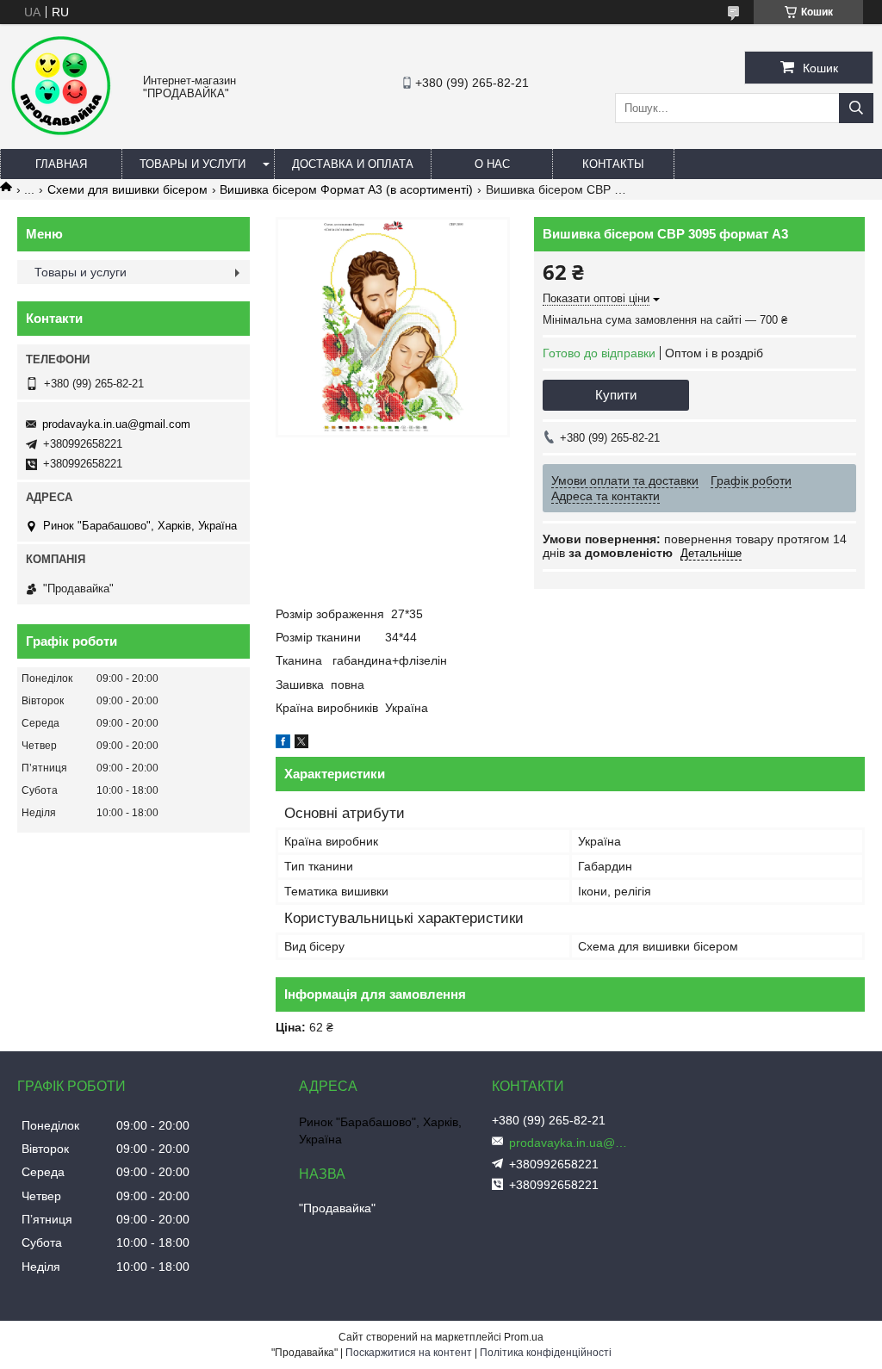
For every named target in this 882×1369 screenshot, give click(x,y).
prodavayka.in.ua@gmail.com (116, 424)
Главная (61, 164)
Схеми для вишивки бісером (127, 189)
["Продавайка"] (60, 132)
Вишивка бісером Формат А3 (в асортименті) (346, 189)
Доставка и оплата (352, 164)
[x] (301, 744)
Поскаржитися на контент (408, 1353)
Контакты (613, 164)
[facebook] (283, 744)
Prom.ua (523, 1337)
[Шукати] (856, 108)
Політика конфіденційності (546, 1353)
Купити (616, 394)
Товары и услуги (192, 164)
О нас (492, 164)
